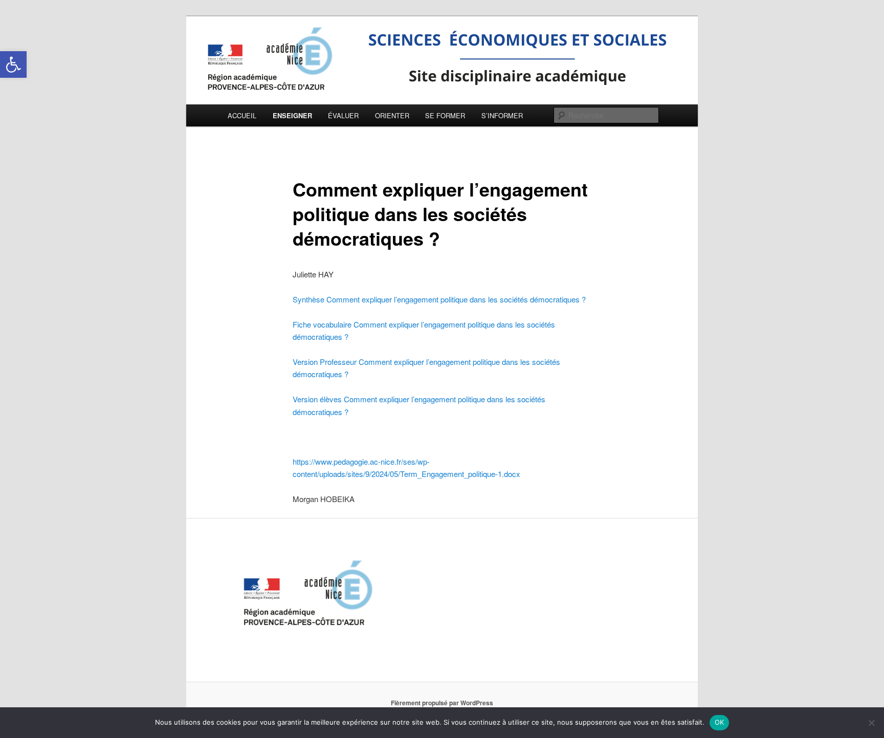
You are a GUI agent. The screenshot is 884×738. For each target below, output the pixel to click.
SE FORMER (445, 115)
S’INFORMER (502, 115)
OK (719, 722)
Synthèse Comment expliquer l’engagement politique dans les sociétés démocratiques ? (439, 299)
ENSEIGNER (292, 115)
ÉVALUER (343, 115)
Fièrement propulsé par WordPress (442, 702)
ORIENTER (392, 115)
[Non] (871, 723)
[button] (13, 64)
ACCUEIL (242, 115)
